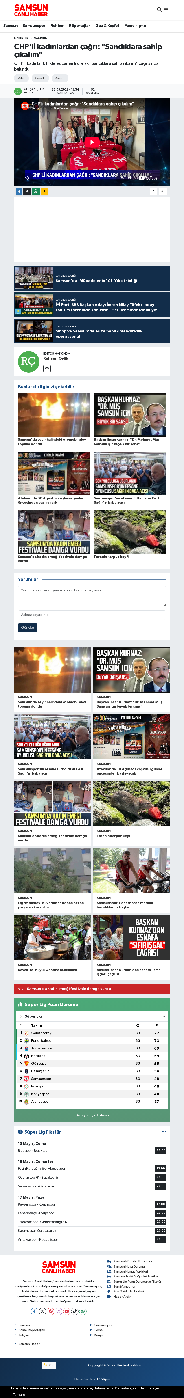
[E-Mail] (47, 368)
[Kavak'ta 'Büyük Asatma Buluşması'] (52, 937)
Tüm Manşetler (125, 1286)
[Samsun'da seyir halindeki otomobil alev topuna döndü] (54, 415)
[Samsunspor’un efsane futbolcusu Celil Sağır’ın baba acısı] (130, 473)
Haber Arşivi (122, 1296)
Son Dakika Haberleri (129, 1291)
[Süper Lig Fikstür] (164, 1132)
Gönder (27, 628)
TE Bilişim (103, 1379)
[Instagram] (58, 1311)
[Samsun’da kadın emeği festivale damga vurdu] (54, 532)
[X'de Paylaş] (27, 191)
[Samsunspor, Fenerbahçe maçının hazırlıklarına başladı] (131, 870)
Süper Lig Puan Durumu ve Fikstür (137, 1281)
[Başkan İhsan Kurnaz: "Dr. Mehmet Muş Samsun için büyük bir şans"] (130, 415)
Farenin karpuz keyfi (111, 557)
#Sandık (39, 78)
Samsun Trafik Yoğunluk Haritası (136, 1276)
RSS (51, 1365)
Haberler (21, 38)
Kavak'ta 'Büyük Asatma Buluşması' (48, 970)
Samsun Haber (29, 1344)
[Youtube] (66, 1311)
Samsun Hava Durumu (129, 1266)
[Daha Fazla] (44, 191)
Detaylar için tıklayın (92, 1115)
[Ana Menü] (166, 10)
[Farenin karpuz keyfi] (130, 532)
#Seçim (59, 78)
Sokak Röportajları (32, 1330)
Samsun (10, 26)
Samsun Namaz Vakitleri (131, 1271)
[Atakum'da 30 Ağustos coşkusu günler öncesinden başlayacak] (54, 473)
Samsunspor (34, 26)
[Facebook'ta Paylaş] (19, 191)
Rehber (57, 26)
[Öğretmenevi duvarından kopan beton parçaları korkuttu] (52, 870)
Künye (98, 1335)
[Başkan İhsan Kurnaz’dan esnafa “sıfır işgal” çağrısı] (131, 937)
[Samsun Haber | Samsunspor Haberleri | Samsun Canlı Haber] (31, 10)
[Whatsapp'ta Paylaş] (36, 191)
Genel (98, 1330)
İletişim (24, 1335)
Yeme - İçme (135, 26)
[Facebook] (34, 1311)
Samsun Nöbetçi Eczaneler (133, 1261)
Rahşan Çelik (55, 358)
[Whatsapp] (83, 1311)
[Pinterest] (50, 1311)
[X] (42, 1311)
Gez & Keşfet (107, 26)
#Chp (21, 78)
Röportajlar (79, 26)
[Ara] (159, 10)
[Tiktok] (75, 1311)
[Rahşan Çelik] (28, 362)
